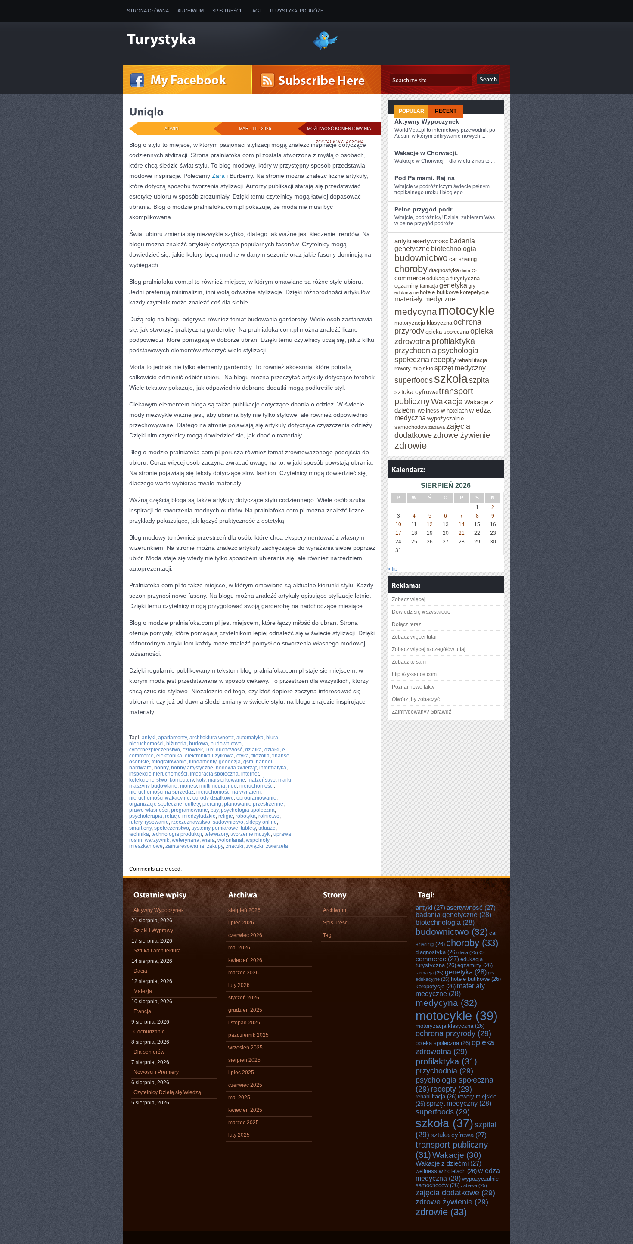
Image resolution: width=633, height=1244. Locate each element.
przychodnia (415, 350)
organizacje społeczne (155, 804)
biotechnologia (453, 248)
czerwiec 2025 (245, 1085)
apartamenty (172, 738)
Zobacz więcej (408, 599)
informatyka (272, 768)
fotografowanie (169, 762)
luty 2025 (239, 1135)
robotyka (246, 816)
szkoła (451, 378)
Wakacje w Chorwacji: (426, 152)
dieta (465, 270)
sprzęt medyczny (460, 368)
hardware (140, 768)
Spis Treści (226, 10)
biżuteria (176, 744)
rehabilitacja (472, 360)
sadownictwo (228, 822)
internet (250, 774)
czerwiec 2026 (245, 935)
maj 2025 (239, 1098)
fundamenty (202, 762)
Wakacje (447, 401)
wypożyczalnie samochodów (457, 1182)
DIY (209, 750)
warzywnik (157, 840)
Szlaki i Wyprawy (153, 931)
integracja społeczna (214, 774)
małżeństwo (262, 780)
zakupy (215, 846)
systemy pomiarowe (215, 828)
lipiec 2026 (241, 923)
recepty (443, 359)
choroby (411, 269)
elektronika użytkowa (209, 756)
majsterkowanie (226, 780)
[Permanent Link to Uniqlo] (146, 111)
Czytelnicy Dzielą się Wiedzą (167, 1092)
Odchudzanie (149, 1032)
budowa (198, 744)
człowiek (193, 750)
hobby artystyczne (192, 768)
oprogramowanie (256, 798)
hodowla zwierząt (236, 768)
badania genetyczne (453, 914)
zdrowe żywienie (461, 435)
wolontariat (230, 840)
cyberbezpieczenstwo (154, 750)
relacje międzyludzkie (190, 816)
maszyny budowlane (153, 786)
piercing (211, 804)
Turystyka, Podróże (296, 10)
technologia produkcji (177, 834)
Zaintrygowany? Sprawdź (421, 712)
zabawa (436, 427)
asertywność (431, 241)
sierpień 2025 (244, 1060)
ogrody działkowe (213, 798)
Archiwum (190, 10)
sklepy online (261, 822)
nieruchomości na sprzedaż (161, 792)
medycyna (415, 312)
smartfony (140, 828)
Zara (218, 175)
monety (188, 786)
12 (430, 524)
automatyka (250, 738)
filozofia (260, 756)
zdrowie (410, 445)
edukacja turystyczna (453, 279)
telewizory (216, 834)
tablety (248, 828)
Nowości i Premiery (156, 1072)
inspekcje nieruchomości (158, 774)
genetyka (453, 285)
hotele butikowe (439, 292)
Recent (445, 111)
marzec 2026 (243, 973)
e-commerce (450, 955)
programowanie (189, 810)
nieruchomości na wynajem (228, 792)
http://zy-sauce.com (414, 674)
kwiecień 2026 (245, 960)
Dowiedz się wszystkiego (421, 612)
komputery (182, 780)
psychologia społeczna (248, 810)
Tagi (255, 10)
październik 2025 (248, 1035)
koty (200, 780)
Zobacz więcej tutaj (414, 637)
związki (254, 846)
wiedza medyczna (458, 1174)
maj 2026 (239, 948)
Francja (142, 1011)
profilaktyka (453, 341)
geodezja (230, 762)
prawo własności (148, 810)
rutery (135, 822)
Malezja (142, 991)
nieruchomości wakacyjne (159, 798)
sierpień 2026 (244, 910)
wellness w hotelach (443, 411)
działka (253, 750)
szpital (480, 380)
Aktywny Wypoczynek (426, 121)
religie (225, 816)
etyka (242, 756)
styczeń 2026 (243, 998)
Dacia (140, 971)
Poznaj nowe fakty (413, 687)
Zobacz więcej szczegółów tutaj (428, 649)
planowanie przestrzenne (253, 804)
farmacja (429, 286)
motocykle (466, 310)
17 (398, 533)
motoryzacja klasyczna (423, 323)
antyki (148, 738)
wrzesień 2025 (245, 1048)
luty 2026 (239, 985)
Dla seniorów (148, 1052)
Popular (411, 111)
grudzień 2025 (245, 1010)
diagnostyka (444, 270)
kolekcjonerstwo (148, 780)
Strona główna (148, 10)
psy (214, 810)
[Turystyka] (213, 40)
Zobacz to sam (409, 662)
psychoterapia (145, 816)
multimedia (212, 786)
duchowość (229, 750)
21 (462, 533)
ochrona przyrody (453, 1033)
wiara (208, 840)
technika (139, 834)
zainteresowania (184, 846)
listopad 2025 (244, 1023)
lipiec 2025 (241, 1073)
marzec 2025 (243, 1123)
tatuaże (267, 828)
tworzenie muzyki (250, 834)
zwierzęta (277, 846)
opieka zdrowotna (455, 1047)
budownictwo (226, 744)
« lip (392, 569)
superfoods (413, 380)
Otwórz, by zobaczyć (416, 699)
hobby (161, 768)
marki (284, 780)
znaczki (234, 846)
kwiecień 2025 (245, 1110)
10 (398, 524)
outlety (192, 804)
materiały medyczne (425, 299)
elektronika (169, 756)
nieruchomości (256, 786)
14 (462, 524)
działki (271, 750)
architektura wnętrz (211, 738)
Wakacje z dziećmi (448, 1163)
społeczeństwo (171, 828)
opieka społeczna (447, 332)
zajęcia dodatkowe (455, 1192)
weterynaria (185, 840)
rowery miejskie (413, 369)
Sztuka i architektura (157, 951)
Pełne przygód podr (423, 209)
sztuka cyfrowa (416, 391)
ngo (232, 786)
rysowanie (157, 822)
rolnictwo (268, 816)
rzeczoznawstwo (190, 822)
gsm (248, 762)
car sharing (463, 259)
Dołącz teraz (406, 624)
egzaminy (406, 286)
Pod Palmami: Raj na (424, 177)
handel (264, 762)
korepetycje (474, 292)
